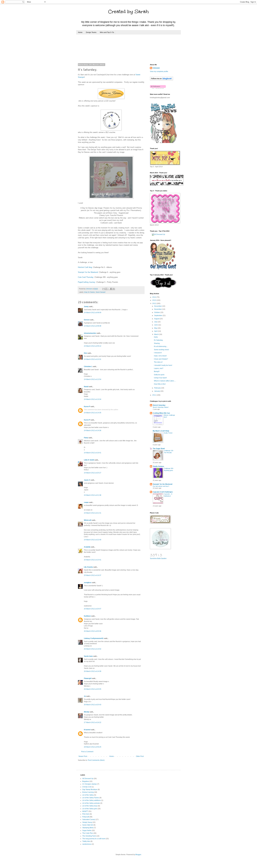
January (157, 391)
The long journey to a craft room (93, 839)
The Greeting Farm (89, 836)
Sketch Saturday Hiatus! (161, 407)
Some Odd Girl (87, 825)
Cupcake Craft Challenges (163, 492)
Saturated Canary (88, 819)
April (156, 331)
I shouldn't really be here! (163, 365)
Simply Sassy (87, 822)
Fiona (86, 438)
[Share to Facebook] (111, 289)
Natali (86, 387)
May (156, 328)
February (157, 388)
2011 (154, 395)
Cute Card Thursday (85, 277)
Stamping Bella (87, 828)
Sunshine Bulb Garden (158, 558)
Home (80, 32)
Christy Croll (86, 787)
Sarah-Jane (88, 656)
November (158, 309)
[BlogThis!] (106, 289)
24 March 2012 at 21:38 (92, 495)
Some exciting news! (161, 350)
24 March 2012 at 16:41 (92, 453)
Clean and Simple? (161, 359)
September (158, 315)
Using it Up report (160, 378)
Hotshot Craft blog (85, 267)
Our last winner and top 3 (161, 486)
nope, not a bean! (160, 356)
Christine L (88, 366)
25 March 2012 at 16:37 (92, 575)
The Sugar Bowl (159, 449)
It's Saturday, (158, 340)
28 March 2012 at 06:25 (92, 747)
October (157, 312)
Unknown (156, 68)
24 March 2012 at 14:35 (92, 413)
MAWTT (85, 811)
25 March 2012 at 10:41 (92, 560)
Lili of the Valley (88, 795)
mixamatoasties (90, 333)
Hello (156, 337)
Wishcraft (87, 520)
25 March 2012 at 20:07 (92, 609)
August (157, 319)
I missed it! (158, 353)
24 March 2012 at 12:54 (92, 379)
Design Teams (91, 32)
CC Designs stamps (89, 784)
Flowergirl (87, 678)
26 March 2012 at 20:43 (92, 705)
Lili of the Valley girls (89, 809)
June (156, 325)
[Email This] (103, 289)
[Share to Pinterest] (113, 289)
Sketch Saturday (159, 405)
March (156, 334)
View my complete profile (159, 71)
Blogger (138, 855)
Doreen (87, 320)
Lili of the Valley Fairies (90, 798)
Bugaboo (85, 781)
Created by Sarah (128, 11)
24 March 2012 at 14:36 (92, 430)
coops (86, 502)
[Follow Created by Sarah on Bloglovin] (161, 80)
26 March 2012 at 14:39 (92, 671)
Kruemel (87, 730)
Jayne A (87, 480)
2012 (154, 303)
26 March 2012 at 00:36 (92, 631)
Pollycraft (85, 817)
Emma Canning (88, 792)
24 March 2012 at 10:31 (92, 359)
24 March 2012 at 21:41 (92, 513)
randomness (86, 844)
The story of (158, 362)
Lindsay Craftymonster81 (93, 638)
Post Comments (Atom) (96, 760)
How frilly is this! (160, 384)
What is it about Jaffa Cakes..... (165, 381)
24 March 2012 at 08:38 (92, 326)
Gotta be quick (159, 375)
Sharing (157, 343)
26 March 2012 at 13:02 (92, 649)
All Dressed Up (87, 778)
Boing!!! (156, 371)
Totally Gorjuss (158, 466)
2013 (154, 300)
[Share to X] (108, 289)
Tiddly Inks (86, 841)
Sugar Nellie (86, 830)
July (156, 322)
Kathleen (87, 616)
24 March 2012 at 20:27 (92, 473)
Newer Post (83, 756)
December (158, 306)
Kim (85, 353)
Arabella (87, 547)
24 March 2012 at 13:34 (92, 399)
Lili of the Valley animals (91, 803)
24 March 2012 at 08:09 (92, 313)
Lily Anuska (88, 567)
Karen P (87, 406)
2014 (154, 297)
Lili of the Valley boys (90, 806)
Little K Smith (89, 460)
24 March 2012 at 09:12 (92, 346)
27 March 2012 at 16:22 (92, 722)
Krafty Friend (168, 433)
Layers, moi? (158, 368)
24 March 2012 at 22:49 (92, 540)
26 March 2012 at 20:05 (92, 689)
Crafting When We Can (161, 413)
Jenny (86, 306)
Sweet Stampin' (101, 292)
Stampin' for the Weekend (88, 272)
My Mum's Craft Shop (161, 431)
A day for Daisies (89, 292)
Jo (85, 696)
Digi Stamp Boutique (89, 789)
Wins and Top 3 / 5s (107, 32)
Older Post (140, 756)
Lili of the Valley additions (91, 800)
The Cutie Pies (87, 833)
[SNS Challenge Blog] (163, 287)
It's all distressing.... (161, 346)
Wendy (86, 712)
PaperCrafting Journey (86, 282)
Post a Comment (87, 752)
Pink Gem (85, 814)
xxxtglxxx (87, 583)
